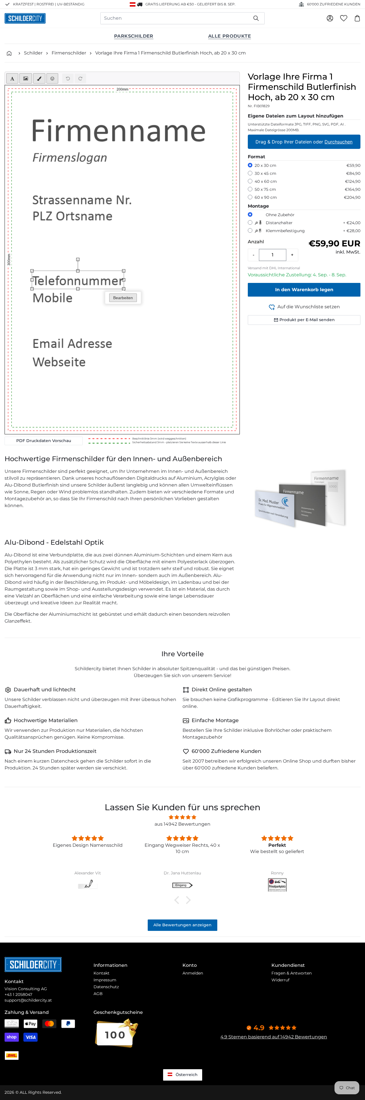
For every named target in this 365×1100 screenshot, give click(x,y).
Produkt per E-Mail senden (307, 319)
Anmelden (192, 973)
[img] (182, 817)
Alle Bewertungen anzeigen (182, 924)
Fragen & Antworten (291, 973)
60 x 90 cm (266, 197)
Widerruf (280, 979)
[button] (178, 900)
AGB (98, 993)
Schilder (33, 53)
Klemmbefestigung (285, 230)
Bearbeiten (123, 297)
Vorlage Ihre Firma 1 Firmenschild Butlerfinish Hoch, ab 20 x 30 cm (170, 53)
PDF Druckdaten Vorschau (43, 440)
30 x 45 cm (265, 173)
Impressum (105, 979)
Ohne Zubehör (280, 214)
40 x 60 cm (266, 181)
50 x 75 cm (265, 189)
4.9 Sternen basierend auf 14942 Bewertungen (273, 1037)
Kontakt (102, 973)
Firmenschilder (69, 53)
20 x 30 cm (265, 165)
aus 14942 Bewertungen (182, 824)
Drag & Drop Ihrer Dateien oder (304, 142)
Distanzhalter (279, 222)
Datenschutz (106, 986)
